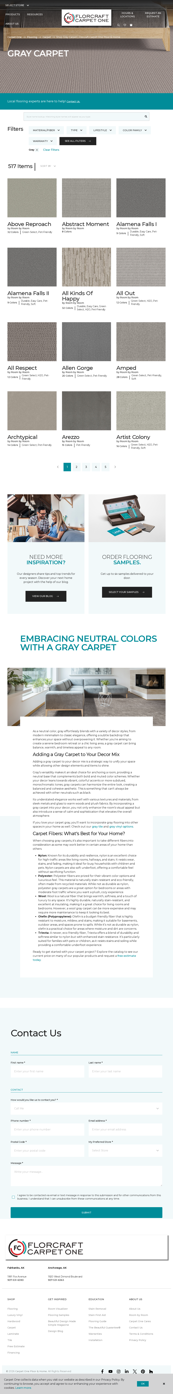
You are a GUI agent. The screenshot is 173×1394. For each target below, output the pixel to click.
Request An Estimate (153, 15)
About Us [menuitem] (134, 1308)
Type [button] (74, 130)
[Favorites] (125, 25)
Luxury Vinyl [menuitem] (14, 1315)
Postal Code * (18, 1142)
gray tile (97, 826)
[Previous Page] (58, 467)
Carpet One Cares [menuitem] (140, 1321)
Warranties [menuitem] (95, 1333)
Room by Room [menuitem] (138, 1315)
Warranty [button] (40, 141)
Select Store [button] (14, 5)
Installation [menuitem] (95, 1340)
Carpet (47, 37)
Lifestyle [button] (100, 130)
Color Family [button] (132, 130)
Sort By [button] (45, 166)
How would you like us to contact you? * (34, 1100)
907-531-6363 (56, 1280)
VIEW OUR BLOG (42, 596)
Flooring (32, 37)
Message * (17, 1163)
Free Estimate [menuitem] (16, 1346)
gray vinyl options (121, 826)
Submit (86, 1212)
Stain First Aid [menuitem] (97, 1315)
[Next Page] (115, 467)
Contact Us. (73, 101)
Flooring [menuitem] (12, 1308)
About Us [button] (12, 23)
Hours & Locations (127, 15)
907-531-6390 (15, 1280)
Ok (143, 1383)
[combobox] (83, 116)
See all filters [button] (75, 140)
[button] (118, 25)
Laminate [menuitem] (13, 1333)
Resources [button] (35, 14)
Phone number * (20, 1121)
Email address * (98, 1121)
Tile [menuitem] (9, 1340)
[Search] (146, 116)
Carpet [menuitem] (11, 1327)
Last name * (96, 1062)
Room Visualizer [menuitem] (58, 1308)
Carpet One (14, 37)
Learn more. (23, 1387)
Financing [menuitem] (13, 1352)
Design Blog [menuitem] (55, 1331)
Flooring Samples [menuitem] (58, 1315)
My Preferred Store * (101, 1142)
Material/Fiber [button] (44, 130)
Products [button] (12, 14)
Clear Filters (51, 149)
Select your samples (124, 592)
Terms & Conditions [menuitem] (141, 1333)
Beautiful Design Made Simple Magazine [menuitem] (62, 1323)
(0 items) (131, 25)
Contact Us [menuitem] (136, 1327)
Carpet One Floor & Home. (31, 1371)
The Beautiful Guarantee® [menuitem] (104, 1327)
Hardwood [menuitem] (13, 1321)
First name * (18, 1062)
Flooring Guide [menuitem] (97, 1321)
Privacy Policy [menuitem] (137, 1340)
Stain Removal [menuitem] (97, 1308)
